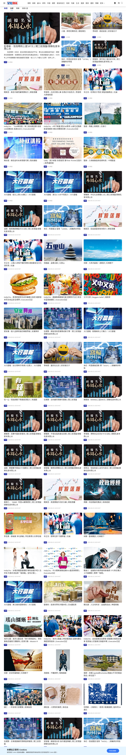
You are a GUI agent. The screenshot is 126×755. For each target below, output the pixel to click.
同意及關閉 (112, 751)
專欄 (17, 8)
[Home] (12, 3)
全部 (11, 8)
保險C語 (25, 8)
